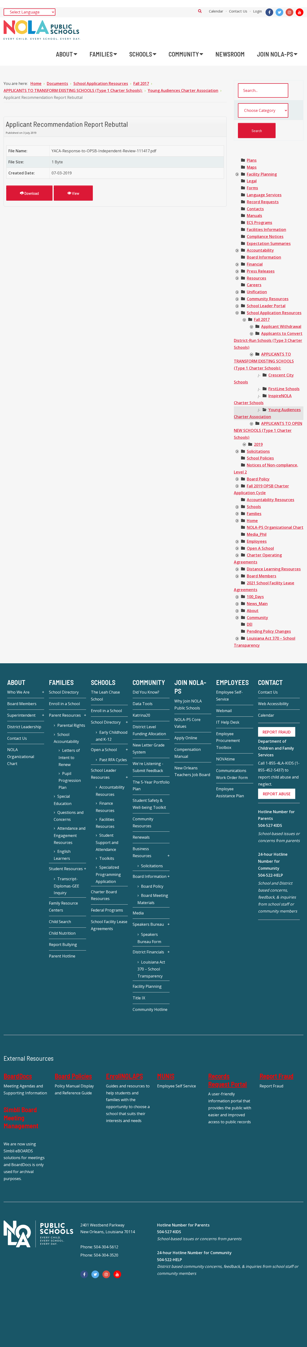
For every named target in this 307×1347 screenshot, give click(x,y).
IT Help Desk (227, 722)
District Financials (148, 952)
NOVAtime (225, 759)
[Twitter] (279, 12)
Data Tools (143, 703)
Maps (252, 167)
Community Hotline (150, 1009)
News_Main (257, 603)
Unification (257, 291)
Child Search (60, 921)
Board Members (261, 576)
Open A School (260, 548)
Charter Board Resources (104, 895)
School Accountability (66, 738)
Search (200, 10)
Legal (252, 181)
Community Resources (268, 298)
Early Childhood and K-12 (111, 736)
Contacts (255, 208)
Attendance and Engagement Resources (69, 835)
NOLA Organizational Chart (20, 756)
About (253, 610)
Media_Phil (256, 534)
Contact (270, 682)
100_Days (255, 596)
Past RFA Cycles (113, 759)
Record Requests (263, 201)
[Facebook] (269, 12)
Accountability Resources (270, 499)
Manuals (254, 215)
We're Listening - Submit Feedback (148, 767)
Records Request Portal (227, 1080)
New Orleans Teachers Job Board (192, 771)
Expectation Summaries (269, 243)
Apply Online (185, 738)
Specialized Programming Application (108, 874)
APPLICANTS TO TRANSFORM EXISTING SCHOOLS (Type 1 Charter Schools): (264, 361)
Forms (252, 188)
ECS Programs (259, 222)
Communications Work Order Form (232, 774)
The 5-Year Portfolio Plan (151, 785)
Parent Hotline (62, 956)
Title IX (139, 998)
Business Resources (142, 852)
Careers (254, 284)
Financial (255, 264)
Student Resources (66, 868)
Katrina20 (141, 715)
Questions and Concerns (68, 816)
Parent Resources (65, 715)
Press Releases (261, 271)
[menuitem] (66, 54)
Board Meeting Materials (152, 899)
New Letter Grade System (149, 748)
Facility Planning (262, 174)
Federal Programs (107, 910)
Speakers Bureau (148, 924)
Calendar (216, 11)
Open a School (104, 749)
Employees (257, 541)
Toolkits (106, 858)
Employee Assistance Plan (230, 792)
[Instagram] (289, 12)
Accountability (260, 250)
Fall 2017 (262, 319)
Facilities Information (266, 229)
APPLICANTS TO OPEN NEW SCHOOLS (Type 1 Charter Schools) (268, 430)
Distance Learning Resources (274, 569)
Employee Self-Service (229, 695)
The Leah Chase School (105, 695)
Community (257, 617)
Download (31, 193)
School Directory (64, 692)
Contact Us (238, 11)
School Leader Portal (266, 305)
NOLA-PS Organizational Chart (275, 527)
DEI (249, 624)
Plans (252, 160)
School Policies (260, 458)
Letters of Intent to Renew (69, 757)
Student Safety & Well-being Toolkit (149, 804)
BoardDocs (18, 1076)
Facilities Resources (105, 823)
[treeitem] (252, 160)
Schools (254, 506)
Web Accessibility (273, 703)
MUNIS (165, 1076)
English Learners (62, 855)
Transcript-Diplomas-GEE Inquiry (66, 886)
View (75, 193)
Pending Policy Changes (269, 631)
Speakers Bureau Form (149, 938)
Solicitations (258, 451)
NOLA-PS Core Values (187, 723)
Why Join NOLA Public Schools (188, 704)
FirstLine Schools (284, 388)
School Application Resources (274, 312)
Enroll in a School (64, 703)
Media (138, 913)
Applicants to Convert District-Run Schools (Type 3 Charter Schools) (268, 340)
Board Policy (258, 479)
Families (254, 513)
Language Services (264, 195)
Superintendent (21, 715)
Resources (256, 278)
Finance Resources (105, 807)
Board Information (264, 257)
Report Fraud (277, 1076)
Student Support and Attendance (107, 842)
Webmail (224, 710)
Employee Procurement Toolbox (228, 740)
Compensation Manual (187, 753)
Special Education (62, 800)
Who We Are (18, 692)
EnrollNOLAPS (124, 1076)
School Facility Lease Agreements (109, 925)
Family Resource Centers (63, 906)
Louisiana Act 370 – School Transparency (151, 969)
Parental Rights (71, 725)
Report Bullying (63, 944)
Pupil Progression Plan (70, 780)
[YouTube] (299, 12)
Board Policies (73, 1076)
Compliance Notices (265, 236)
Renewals (141, 837)
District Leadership (24, 726)
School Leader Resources (103, 774)
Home (252, 520)
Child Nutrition (62, 933)
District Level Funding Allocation (149, 730)
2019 (258, 444)
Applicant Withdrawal (281, 326)
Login (257, 11)
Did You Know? (146, 692)
